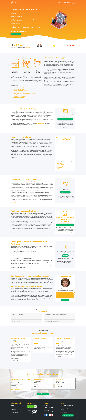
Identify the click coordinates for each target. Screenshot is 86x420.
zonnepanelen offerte (34, 232)
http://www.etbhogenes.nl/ (16, 389)
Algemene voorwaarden (15, 410)
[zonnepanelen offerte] (65, 213)
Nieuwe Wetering (59, 166)
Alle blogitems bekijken (68, 415)
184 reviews (27, 47)
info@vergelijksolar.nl (48, 411)
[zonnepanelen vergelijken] (65, 111)
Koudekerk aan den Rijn (60, 164)
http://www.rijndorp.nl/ (38, 387)
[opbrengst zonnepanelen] (65, 248)
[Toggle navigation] (73, 2)
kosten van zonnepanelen (17, 265)
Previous (8, 350)
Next (77, 350)
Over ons (64, 2)
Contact (68, 2)
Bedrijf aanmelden (14, 408)
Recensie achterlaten (15, 412)
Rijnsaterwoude (59, 163)
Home (55, 2)
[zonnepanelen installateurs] (65, 184)
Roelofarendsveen (59, 168)
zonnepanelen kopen (40, 123)
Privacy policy (13, 409)
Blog (59, 2)
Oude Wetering (59, 167)
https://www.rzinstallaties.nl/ (62, 387)
